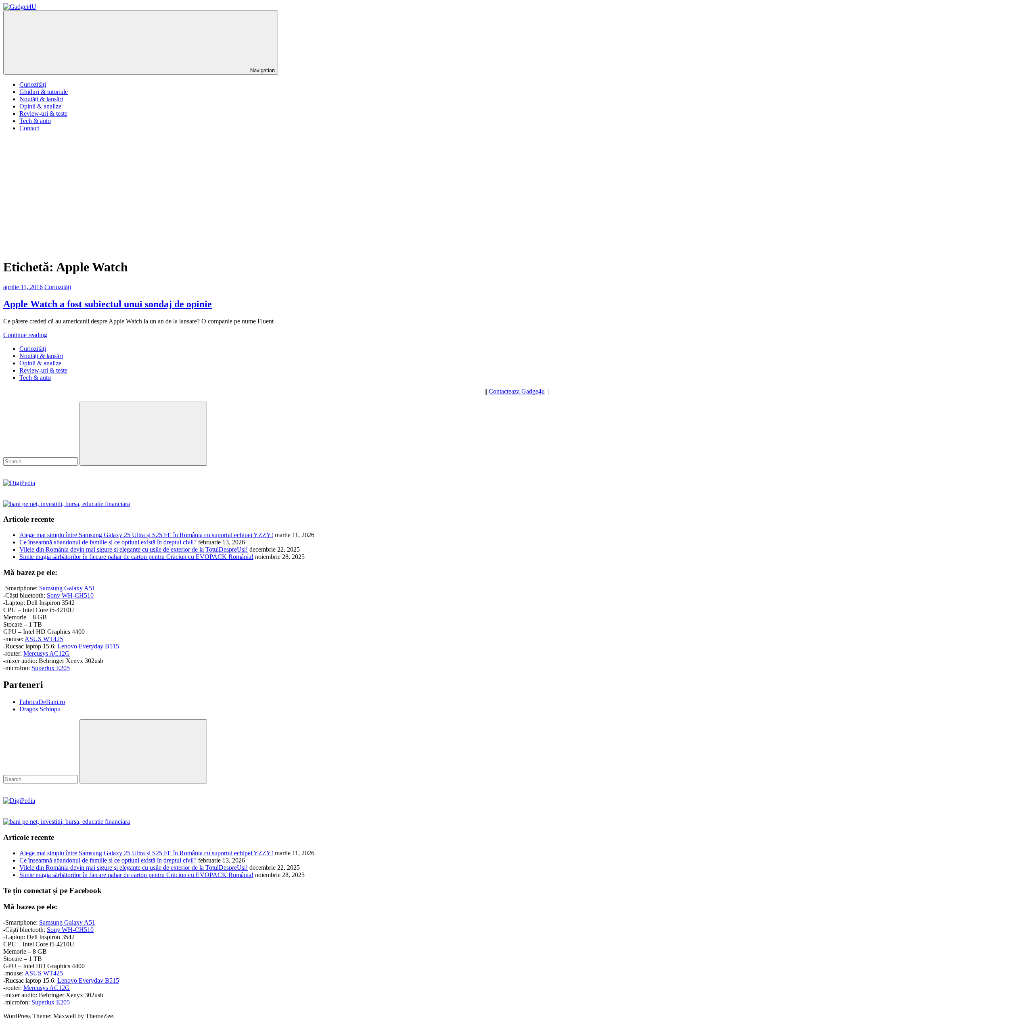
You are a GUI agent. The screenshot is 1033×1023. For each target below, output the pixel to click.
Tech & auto (35, 120)
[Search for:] (41, 461)
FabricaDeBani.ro (42, 701)
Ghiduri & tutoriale (43, 91)
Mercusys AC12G (46, 653)
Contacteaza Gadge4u (517, 391)
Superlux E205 (50, 668)
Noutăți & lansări (41, 99)
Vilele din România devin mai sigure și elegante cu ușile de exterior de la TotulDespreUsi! (133, 549)
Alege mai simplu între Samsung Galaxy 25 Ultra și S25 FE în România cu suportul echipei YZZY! (146, 534)
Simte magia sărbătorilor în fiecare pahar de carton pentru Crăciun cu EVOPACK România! (136, 556)
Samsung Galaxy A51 (67, 588)
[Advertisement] (516, 194)
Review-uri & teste (43, 113)
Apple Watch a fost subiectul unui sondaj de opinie (107, 304)
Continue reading (25, 334)
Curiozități (32, 84)
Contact (29, 128)
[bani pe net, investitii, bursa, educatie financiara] (66, 503)
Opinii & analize (40, 106)
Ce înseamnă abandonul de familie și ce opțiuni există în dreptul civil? (108, 542)
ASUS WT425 (44, 638)
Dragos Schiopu (40, 709)
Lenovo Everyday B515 (88, 646)
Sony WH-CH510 (70, 595)
